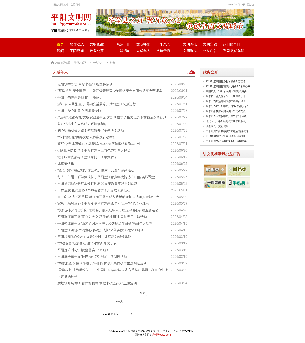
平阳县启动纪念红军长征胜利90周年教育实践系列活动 (97, 183)
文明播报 (143, 44)
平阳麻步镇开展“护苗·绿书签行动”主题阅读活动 (92, 256)
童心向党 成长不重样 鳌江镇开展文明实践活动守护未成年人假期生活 (108, 197)
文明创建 (97, 44)
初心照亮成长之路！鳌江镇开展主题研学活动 (90, 130)
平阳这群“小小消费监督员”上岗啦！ (83, 250)
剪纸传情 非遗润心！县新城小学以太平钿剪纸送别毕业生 (99, 144)
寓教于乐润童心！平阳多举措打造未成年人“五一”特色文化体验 (103, 203)
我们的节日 (231, 44)
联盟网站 (75, 4)
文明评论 (190, 44)
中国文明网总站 (59, 4)
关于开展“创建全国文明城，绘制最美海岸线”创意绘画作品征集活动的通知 (247, 141)
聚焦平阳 (123, 44)
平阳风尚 (163, 44)
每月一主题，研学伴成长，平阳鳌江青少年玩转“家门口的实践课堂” (106, 177)
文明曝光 (190, 51)
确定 (143, 292)
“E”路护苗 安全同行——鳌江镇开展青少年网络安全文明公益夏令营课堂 (109, 90)
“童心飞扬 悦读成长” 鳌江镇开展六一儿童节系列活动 (95, 170)
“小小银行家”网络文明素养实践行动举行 (86, 137)
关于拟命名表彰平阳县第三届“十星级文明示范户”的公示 (237, 116)
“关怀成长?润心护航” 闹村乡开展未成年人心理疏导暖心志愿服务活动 (108, 210)
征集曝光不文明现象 (217, 126)
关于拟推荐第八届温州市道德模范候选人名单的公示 (234, 111)
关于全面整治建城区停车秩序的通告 (226, 101)
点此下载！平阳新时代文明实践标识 (226, 121)
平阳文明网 (80, 62)
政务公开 (97, 51)
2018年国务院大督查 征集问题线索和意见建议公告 (233, 136)
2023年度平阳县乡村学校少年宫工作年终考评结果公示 (236, 81)
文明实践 (210, 44)
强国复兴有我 (233, 51)
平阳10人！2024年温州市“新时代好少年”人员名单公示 (235, 91)
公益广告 (210, 51)
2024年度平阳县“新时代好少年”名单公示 (228, 86)
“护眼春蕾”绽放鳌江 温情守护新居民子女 (87, 243)
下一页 (119, 301)
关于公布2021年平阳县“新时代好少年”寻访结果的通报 (235, 106)
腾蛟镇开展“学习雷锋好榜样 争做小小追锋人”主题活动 (97, 283)
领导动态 (77, 44)
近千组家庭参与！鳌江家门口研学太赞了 (87, 157)
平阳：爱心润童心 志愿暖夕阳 (79, 110)
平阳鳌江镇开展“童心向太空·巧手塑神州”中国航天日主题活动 (102, 217)
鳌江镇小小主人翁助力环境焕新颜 (82, 124)
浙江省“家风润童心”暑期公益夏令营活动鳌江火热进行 (96, 104)
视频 (60, 51)
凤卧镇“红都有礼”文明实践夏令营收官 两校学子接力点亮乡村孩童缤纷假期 (112, 117)
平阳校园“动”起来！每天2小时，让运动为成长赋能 (94, 236)
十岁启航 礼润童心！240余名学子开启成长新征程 (93, 190)
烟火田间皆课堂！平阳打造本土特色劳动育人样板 (94, 150)
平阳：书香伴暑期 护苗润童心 (79, 97)
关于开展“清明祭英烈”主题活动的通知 (227, 131)
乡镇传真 (163, 51)
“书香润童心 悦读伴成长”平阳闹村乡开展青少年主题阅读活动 (102, 263)
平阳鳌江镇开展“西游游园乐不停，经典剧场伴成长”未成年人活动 (104, 223)
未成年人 (143, 51)
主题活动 (123, 51)
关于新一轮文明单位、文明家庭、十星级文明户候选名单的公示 (241, 96)
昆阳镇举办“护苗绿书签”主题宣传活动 (85, 84)
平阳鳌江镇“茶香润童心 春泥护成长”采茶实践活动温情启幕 (100, 230)
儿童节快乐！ (67, 163)
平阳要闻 (77, 51)
